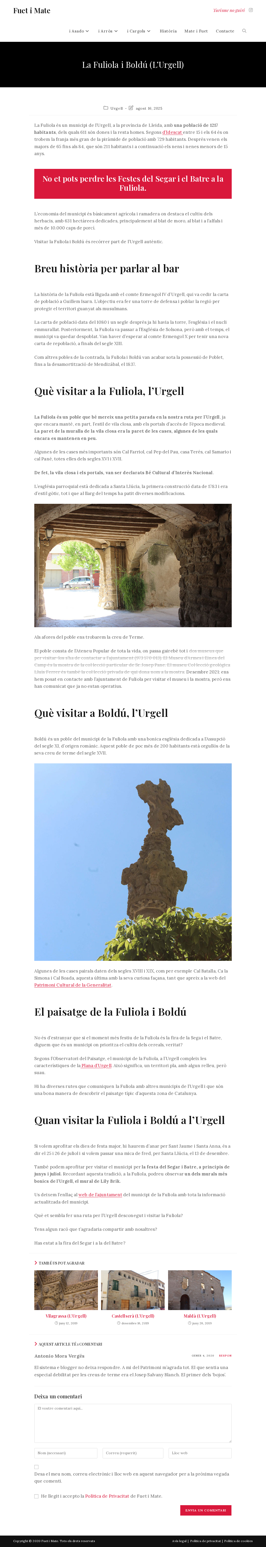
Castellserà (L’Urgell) (133, 1316)
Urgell (116, 108)
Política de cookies (238, 1541)
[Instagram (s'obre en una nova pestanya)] (251, 10)
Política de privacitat (205, 1541)
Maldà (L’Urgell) (200, 1316)
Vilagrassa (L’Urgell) (66, 1316)
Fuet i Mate (31, 10)
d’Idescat (172, 132)
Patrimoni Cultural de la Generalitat (72, 985)
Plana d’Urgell (96, 1065)
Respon (225, 1355)
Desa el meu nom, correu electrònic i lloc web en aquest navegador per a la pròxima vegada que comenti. (131, 1477)
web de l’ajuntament (100, 1195)
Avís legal (179, 1541)
